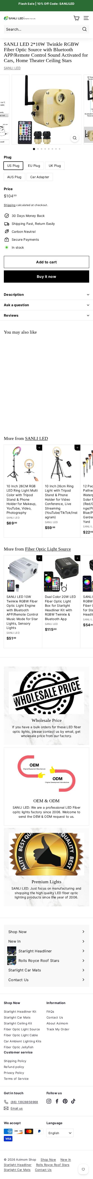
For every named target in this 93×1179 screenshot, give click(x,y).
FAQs (50, 1011)
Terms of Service (16, 1078)
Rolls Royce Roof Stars (53, 1165)
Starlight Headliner (18, 1165)
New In (65, 1159)
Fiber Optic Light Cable (21, 1035)
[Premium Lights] (46, 854)
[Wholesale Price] (46, 693)
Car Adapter (39, 177)
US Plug (13, 165)
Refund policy (14, 1067)
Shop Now (48, 1159)
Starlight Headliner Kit (20, 1011)
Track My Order (57, 1029)
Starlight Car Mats (17, 1017)
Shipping (10, 205)
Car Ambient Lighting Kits (23, 1041)
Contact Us (54, 1017)
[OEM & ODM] (46, 773)
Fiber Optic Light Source (48, 548)
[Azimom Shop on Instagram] (48, 1101)
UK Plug (55, 165)
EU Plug (34, 165)
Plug (8, 157)
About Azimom (57, 1023)
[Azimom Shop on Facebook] (57, 1101)
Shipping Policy (15, 1061)
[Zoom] (75, 138)
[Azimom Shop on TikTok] (73, 1101)
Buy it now (46, 276)
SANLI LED (12, 68)
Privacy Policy (14, 1073)
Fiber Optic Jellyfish (18, 1047)
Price (8, 189)
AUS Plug (14, 177)
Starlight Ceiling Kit (18, 1023)
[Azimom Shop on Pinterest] (65, 1101)
